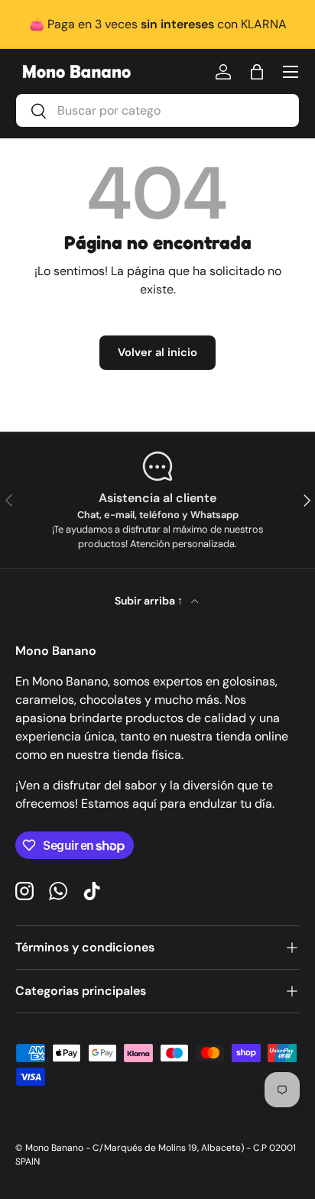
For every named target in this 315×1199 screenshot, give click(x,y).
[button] (257, 72)
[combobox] (157, 110)
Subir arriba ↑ (150, 601)
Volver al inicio (157, 352)
